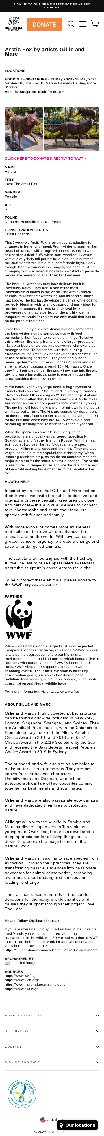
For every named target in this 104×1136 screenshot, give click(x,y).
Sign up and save (22, 1062)
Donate (44, 24)
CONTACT (13, 1046)
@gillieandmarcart (44, 921)
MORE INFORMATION (23, 1015)
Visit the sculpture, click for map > (34, 92)
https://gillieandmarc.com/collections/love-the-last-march (51, 950)
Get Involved (18, 1031)
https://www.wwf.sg (64, 691)
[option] (52, 6)
